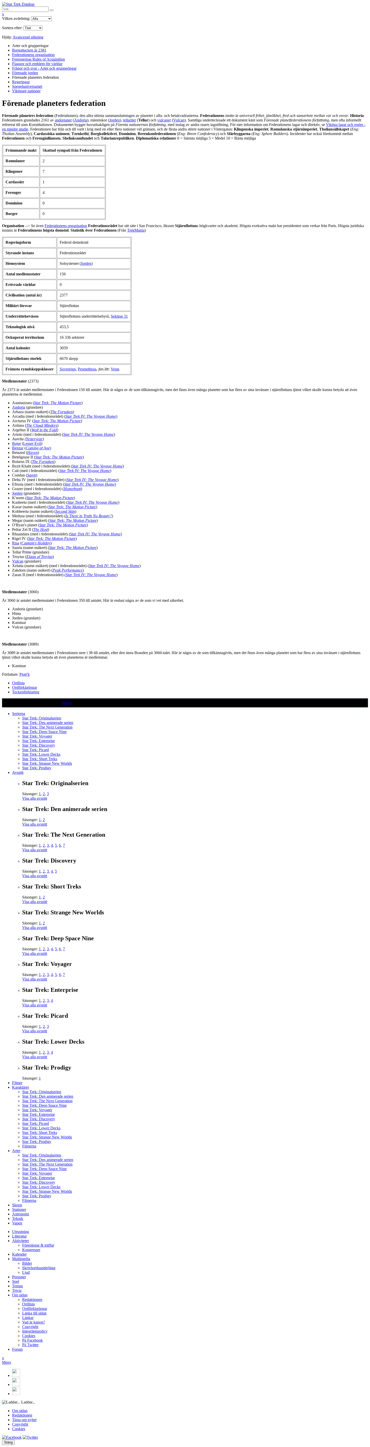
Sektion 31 (119, 316)
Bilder (27, 1263)
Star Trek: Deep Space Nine (44, 732)
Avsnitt (17, 772)
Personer (19, 1277)
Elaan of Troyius (39, 557)
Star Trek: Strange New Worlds (47, 763)
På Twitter (30, 1345)
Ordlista (18, 683)
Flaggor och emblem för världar (37, 64)
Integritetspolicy (35, 1331)
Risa (15, 543)
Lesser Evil (32, 443)
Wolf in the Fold (44, 430)
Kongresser (31, 1250)
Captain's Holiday (35, 543)
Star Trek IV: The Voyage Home (90, 416)
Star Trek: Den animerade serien (47, 722)
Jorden (114, 120)
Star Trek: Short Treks (39, 759)
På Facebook (32, 1340)
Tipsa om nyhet (24, 1420)
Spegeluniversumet (27, 86)
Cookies (28, 1336)
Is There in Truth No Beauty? (88, 516)
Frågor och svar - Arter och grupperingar (44, 68)
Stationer (19, 1209)
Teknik (17, 1218)
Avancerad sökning (28, 37)
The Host (40, 529)
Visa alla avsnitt (34, 798)
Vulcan (178, 120)
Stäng (8, 1442)
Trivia (16, 1290)
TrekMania (135, 230)
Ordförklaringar (24, 687)
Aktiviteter (20, 1241)
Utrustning (20, 1231)
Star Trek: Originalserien (41, 718)
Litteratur (19, 1236)
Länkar (27, 1317)
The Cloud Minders (41, 425)
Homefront (72, 489)
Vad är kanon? (33, 1322)
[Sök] (52, 10)
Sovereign (68, 369)
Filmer (17, 1083)
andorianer (63, 120)
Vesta (115, 369)
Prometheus (87, 369)
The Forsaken (62, 412)
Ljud (26, 1272)
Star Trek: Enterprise (38, 741)
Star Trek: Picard (35, 750)
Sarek (31, 475)
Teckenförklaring (25, 692)
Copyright (30, 1327)
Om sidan (19, 1295)
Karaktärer (20, 1087)
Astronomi (20, 1214)
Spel (15, 1281)
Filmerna (29, 1146)
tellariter (129, 120)
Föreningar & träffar (38, 1245)
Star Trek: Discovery (38, 745)
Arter (16, 1150)
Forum (17, 1349)
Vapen (17, 1223)
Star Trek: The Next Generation (47, 727)
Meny (6, 1362)
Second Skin (65, 511)
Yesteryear (34, 439)
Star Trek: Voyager (37, 736)
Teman (17, 1286)
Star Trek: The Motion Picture (57, 403)
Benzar (17, 448)
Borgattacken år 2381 (29, 50)
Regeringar (21, 82)
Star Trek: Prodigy (36, 768)
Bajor (16, 443)
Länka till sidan (34, 1313)
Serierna (18, 713)
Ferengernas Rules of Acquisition (38, 59)
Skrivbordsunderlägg (38, 1268)
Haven (32, 452)
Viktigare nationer (26, 91)
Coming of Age (38, 448)
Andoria (80, 120)
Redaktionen (32, 1299)
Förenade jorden (25, 73)
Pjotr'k (24, 674)
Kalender (19, 1254)
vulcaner (164, 120)
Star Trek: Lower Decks (41, 754)
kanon (66, 703)
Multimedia (21, 1259)
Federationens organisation (33, 55)
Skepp (17, 1205)
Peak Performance (68, 570)
